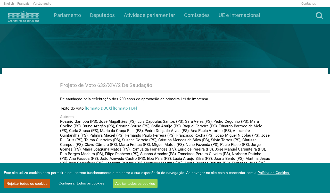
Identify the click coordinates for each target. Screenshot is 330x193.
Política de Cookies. (274, 173)
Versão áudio (42, 3)
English (9, 3)
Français (23, 3)
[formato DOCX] (98, 108)
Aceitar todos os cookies (135, 183)
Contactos (308, 3)
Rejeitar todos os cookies (26, 183)
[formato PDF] (125, 108)
